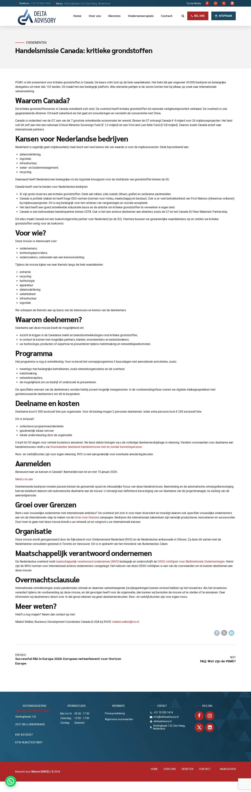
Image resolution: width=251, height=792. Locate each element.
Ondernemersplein (141, 16)
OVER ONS (170, 769)
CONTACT (205, 769)
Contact (166, 16)
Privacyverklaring (115, 713)
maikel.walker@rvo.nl (125, 622)
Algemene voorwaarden (119, 719)
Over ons (95, 16)
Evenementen (36, 42)
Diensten (114, 16)
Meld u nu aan (24, 479)
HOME (154, 769)
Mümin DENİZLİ (40, 771)
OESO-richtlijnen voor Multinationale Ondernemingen (191, 561)
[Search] (183, 15)
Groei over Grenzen (87, 517)
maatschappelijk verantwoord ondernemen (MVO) (87, 561)
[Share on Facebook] (217, 633)
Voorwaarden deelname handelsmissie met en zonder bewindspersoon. (96, 447)
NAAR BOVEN (228, 769)
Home (77, 16)
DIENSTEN (187, 769)
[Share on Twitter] (224, 633)
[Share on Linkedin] (231, 633)
